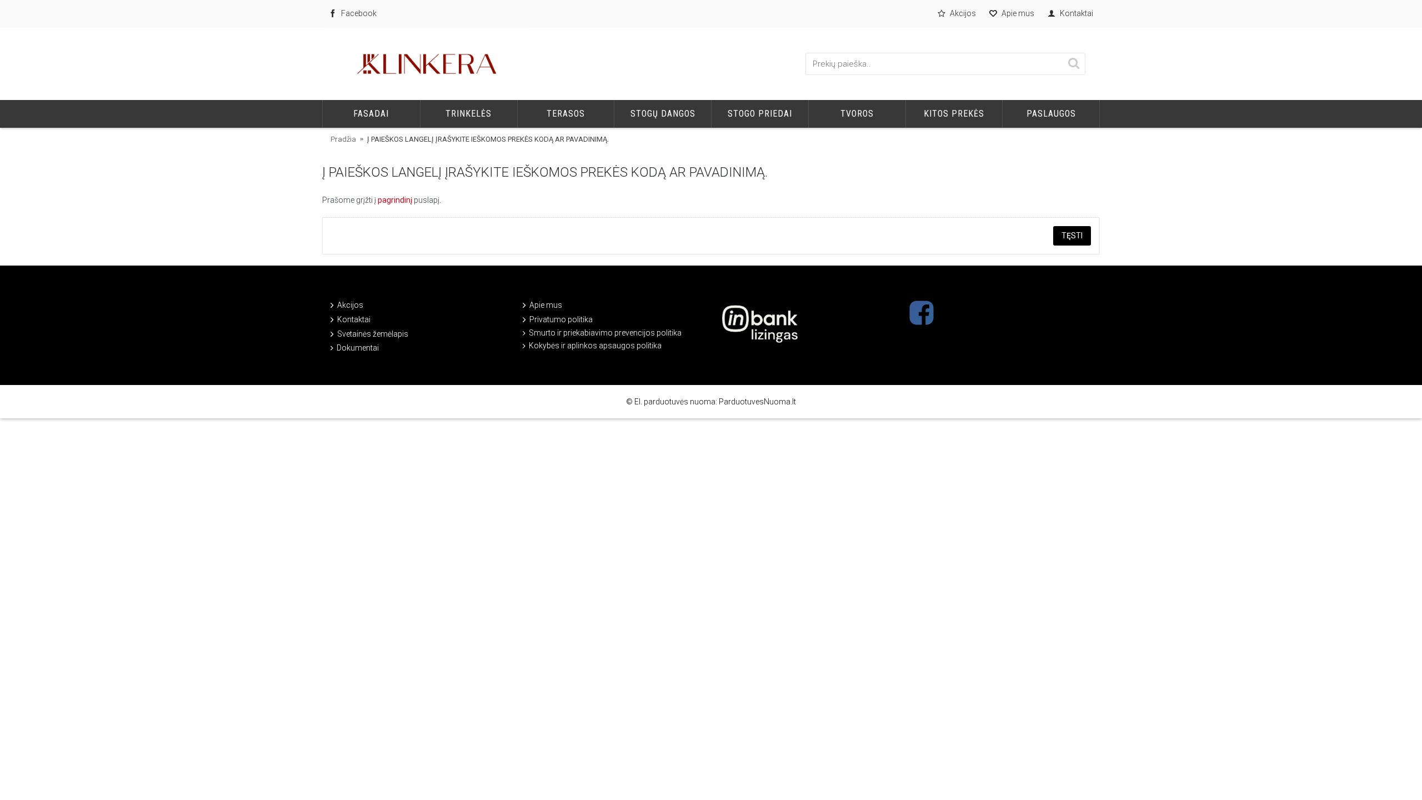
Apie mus (545, 305)
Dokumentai (358, 347)
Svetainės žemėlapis (372, 333)
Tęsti (1072, 235)
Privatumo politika (561, 319)
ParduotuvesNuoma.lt (757, 401)
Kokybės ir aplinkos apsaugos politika (595, 345)
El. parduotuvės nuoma (674, 401)
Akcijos (350, 305)
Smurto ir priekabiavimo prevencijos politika (605, 332)
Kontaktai (353, 319)
